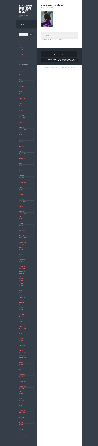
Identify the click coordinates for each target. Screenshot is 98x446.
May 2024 (21, 81)
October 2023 (22, 98)
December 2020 (22, 180)
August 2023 (21, 103)
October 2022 (22, 127)
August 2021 (21, 160)
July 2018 (21, 247)
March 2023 (21, 115)
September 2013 (22, 386)
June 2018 (21, 249)
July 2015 (21, 333)
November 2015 (22, 323)
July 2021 (21, 163)
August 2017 (21, 273)
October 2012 (22, 412)
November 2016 (22, 295)
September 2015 (22, 328)
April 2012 (21, 427)
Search (21, 32)
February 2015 (22, 345)
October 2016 (22, 297)
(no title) (21, 44)
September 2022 (22, 129)
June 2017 (21, 278)
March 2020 (21, 199)
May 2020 (21, 194)
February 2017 (22, 287)
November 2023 (22, 96)
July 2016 (21, 304)
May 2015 (21, 338)
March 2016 (21, 314)
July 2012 (21, 419)
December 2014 (22, 350)
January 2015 (21, 347)
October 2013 (22, 383)
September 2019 (22, 213)
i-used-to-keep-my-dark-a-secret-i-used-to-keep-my (52, 39)
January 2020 (21, 204)
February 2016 (22, 316)
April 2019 (21, 225)
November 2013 (22, 381)
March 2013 (21, 400)
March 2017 (21, 285)
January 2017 (21, 290)
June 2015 (21, 335)
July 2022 (21, 134)
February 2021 (22, 175)
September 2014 (22, 357)
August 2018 (21, 244)
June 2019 (21, 220)
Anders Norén (72, 67)
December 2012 (22, 407)
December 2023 (22, 93)
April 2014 (21, 369)
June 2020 (21, 192)
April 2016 (21, 311)
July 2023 (21, 105)
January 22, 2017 (44, 7)
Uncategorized (22, 439)
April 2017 (21, 283)
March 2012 (21, 429)
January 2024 (21, 91)
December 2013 (22, 379)
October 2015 (22, 326)
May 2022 (21, 139)
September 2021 (22, 158)
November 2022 (22, 124)
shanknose (43, 30)
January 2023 (21, 120)
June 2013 (21, 393)
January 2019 (21, 232)
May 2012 (21, 424)
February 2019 (22, 230)
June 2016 (21, 307)
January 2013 (21, 405)
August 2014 (21, 359)
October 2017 (22, 268)
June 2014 (21, 364)
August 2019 (21, 216)
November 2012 (22, 410)
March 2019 (21, 228)
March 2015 (21, 343)
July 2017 (21, 276)
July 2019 (21, 218)
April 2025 (21, 74)
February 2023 (22, 117)
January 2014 (21, 376)
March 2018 (21, 256)
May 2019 (21, 223)
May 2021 (21, 168)
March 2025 (21, 76)
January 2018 (21, 261)
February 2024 (22, 88)
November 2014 (22, 352)
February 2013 (22, 403)
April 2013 (21, 398)
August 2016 (21, 302)
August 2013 (21, 388)
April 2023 (21, 112)
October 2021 (22, 156)
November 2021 (22, 153)
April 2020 (21, 196)
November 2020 (22, 182)
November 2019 (22, 208)
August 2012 (21, 417)
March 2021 (21, 172)
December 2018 (22, 235)
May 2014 (21, 367)
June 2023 (21, 108)
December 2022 (22, 122)
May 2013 (21, 395)
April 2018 (21, 254)
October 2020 (22, 184)
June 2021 (21, 165)
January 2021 (21, 177)
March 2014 (21, 371)
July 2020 (21, 189)
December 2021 (22, 151)
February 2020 (22, 201)
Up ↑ (77, 67)
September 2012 (22, 415)
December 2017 (22, 264)
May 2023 (21, 110)
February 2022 (22, 146)
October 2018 (22, 239)
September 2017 (22, 271)
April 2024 (21, 84)
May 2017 (21, 280)
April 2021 (21, 170)
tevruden (52, 7)
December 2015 (22, 321)
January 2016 (21, 319)
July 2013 (21, 391)
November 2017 (22, 266)
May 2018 (21, 251)
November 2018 (22, 237)
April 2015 (21, 340)
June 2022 (21, 136)
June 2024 (21, 79)
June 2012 (21, 422)
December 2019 (22, 206)
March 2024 (21, 86)
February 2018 (22, 259)
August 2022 (21, 132)
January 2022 (21, 148)
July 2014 (21, 362)
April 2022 (21, 141)
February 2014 (22, 374)
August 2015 (21, 331)
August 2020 (21, 187)
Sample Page (22, 24)
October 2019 (22, 211)
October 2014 (22, 355)
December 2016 (22, 292)
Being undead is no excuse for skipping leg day (25, 9)
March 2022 (21, 144)
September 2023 (22, 100)
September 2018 (22, 242)
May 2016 (21, 309)
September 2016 (22, 299)
